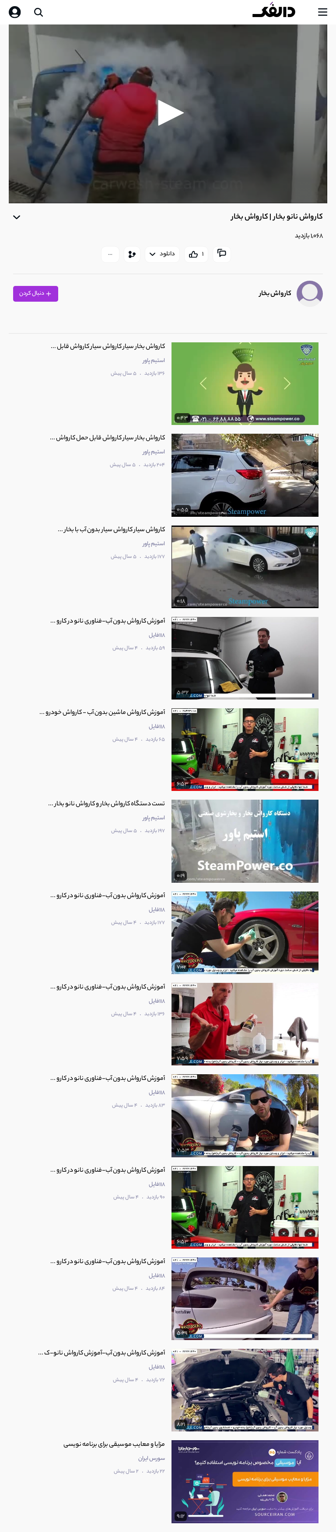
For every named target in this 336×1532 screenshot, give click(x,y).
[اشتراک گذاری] (132, 254)
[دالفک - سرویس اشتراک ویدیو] (280, 12)
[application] (168, 114)
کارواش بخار (275, 294)
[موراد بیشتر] (110, 254)
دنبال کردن (32, 293)
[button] (168, 113)
